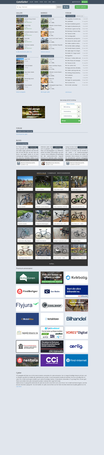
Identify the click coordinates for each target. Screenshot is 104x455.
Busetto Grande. (22, 223)
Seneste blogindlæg (22, 143)
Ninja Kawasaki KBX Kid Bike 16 (80, 206)
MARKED (44, 13)
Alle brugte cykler (45, 92)
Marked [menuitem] (36, 2)
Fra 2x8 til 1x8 (71, 82)
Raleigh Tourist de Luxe (60, 241)
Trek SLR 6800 (40, 189)
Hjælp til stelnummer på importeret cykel (74, 26)
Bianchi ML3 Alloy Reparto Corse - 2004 (28, 241)
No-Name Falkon (76, 241)
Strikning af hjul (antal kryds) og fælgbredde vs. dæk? (74, 73)
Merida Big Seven (76, 189)
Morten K (23, 163)
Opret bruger (76, 2)
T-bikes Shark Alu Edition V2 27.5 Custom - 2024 (48, 258)
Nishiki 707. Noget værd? (73, 53)
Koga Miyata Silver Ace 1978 (25, 258)
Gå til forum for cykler (21, 134)
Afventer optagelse (22, 16)
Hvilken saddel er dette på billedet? (74, 43)
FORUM (68, 13)
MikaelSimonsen (50, 163)
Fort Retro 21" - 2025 (77, 223)
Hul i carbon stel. (71, 65)
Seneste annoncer (46, 16)
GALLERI (19, 13)
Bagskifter (70, 55)
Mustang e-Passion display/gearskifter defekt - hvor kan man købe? (74, 31)
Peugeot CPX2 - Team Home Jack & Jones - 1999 (85, 258)
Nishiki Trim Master (41, 241)
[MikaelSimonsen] (43, 163)
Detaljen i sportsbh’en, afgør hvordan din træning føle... (30, 160)
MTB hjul (69, 77)
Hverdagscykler (71, 36)
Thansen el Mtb (71, 33)
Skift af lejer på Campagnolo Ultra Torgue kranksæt (74, 60)
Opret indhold (81, 7)
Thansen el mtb (71, 63)
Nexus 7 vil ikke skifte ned (74, 58)
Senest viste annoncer (47, 56)
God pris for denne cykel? (73, 41)
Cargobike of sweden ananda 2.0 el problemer (74, 19)
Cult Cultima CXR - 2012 (60, 223)
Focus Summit (21, 206)
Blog (45, 2)
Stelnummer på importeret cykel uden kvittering (74, 38)
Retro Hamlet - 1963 (59, 258)
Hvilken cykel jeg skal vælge (74, 70)
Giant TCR (20, 189)
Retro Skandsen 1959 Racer (61, 206)
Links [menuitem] (49, 2)
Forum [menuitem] (41, 2)
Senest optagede (21, 56)
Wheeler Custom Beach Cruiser (44, 206)
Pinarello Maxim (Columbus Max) (74, 48)
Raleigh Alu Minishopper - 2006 (44, 223)
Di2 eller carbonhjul (72, 85)
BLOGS (18, 140)
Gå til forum (68, 92)
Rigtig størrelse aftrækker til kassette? (74, 68)
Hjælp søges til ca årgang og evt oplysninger (74, 50)
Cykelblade (70, 21)
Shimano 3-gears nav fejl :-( (74, 28)
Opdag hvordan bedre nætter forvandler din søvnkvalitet (80, 160)
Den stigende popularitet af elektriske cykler (52, 160)
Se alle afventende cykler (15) (24, 52)
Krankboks (70, 75)
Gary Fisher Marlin (58, 189)
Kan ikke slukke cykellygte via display (74, 46)
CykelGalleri (22, 1)
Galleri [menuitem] (31, 2)
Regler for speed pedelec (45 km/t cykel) (74, 80)
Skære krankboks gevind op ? (74, 24)
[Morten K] (18, 163)
